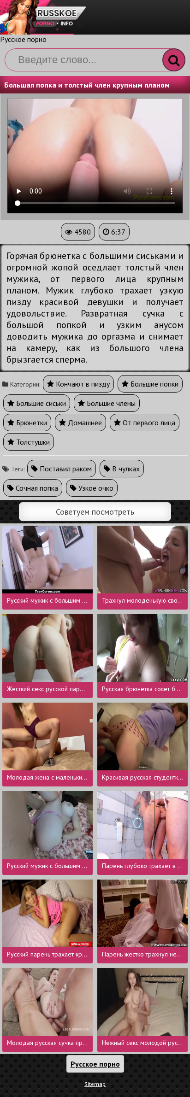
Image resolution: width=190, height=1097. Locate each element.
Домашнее (84, 422)
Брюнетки (30, 422)
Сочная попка (36, 488)
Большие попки (153, 383)
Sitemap (95, 1083)
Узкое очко (95, 488)
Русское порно (23, 39)
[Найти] (173, 59)
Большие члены (110, 403)
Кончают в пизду (82, 383)
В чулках (125, 468)
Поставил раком (65, 468)
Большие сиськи (40, 403)
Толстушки (32, 441)
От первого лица (148, 422)
